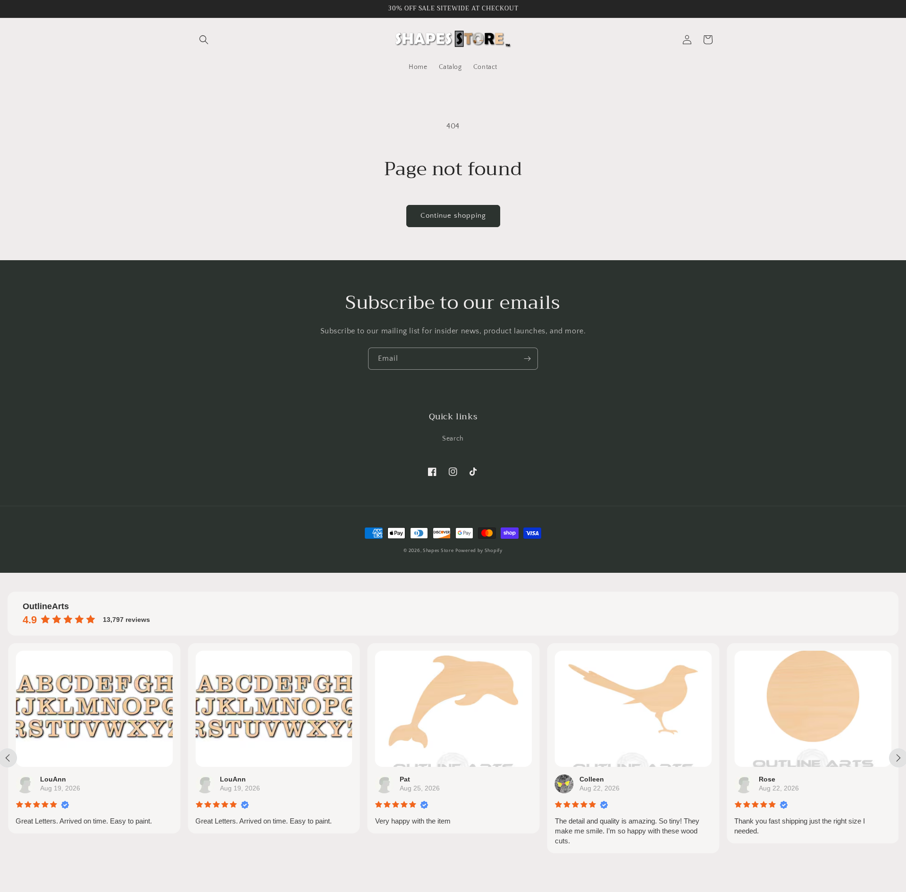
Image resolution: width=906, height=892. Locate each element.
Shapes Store (438, 550)
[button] (203, 39)
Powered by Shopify (479, 550)
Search (453, 438)
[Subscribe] (527, 359)
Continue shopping (453, 216)
